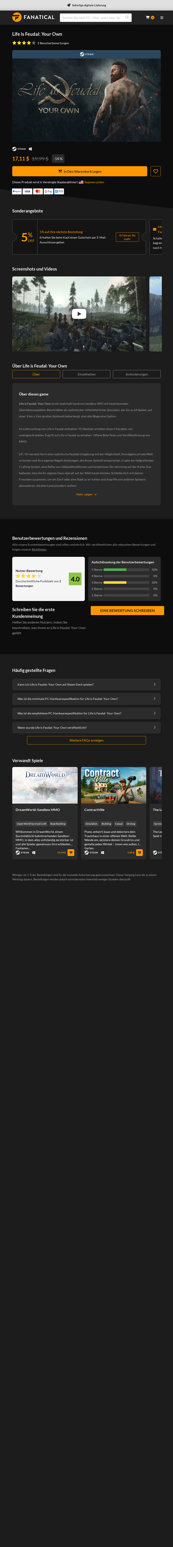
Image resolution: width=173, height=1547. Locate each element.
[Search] (127, 17)
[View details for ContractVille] (113, 785)
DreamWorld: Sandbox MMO (38, 810)
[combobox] (100, 17)
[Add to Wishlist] (156, 171)
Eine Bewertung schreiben (127, 610)
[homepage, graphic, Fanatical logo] (33, 17)
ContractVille (94, 810)
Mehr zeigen (84, 494)
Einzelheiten (87, 374)
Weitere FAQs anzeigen (86, 740)
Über (36, 374)
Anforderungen (137, 374)
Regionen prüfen (94, 182)
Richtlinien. (39, 549)
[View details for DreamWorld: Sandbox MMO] (45, 785)
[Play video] (79, 314)
